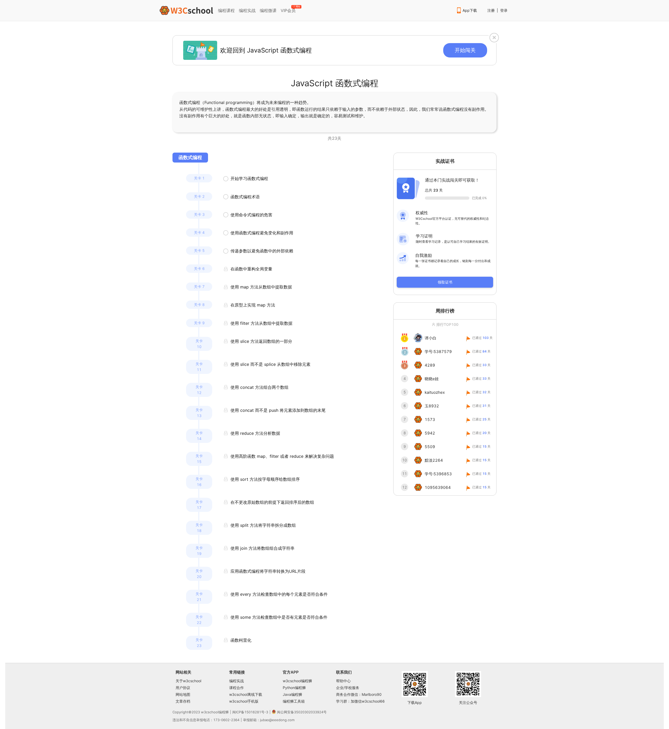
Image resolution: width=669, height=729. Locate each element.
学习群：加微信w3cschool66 (360, 701)
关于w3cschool (188, 681)
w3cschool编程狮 (297, 681)
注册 (491, 10)
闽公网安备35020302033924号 (302, 712)
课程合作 (236, 687)
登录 (503, 10)
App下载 (470, 10)
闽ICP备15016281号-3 (250, 712)
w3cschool (209, 712)
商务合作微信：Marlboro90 (359, 694)
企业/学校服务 (347, 687)
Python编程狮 (294, 687)
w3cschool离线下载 (245, 694)
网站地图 (183, 694)
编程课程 (226, 10)
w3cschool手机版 (243, 701)
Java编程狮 (292, 694)
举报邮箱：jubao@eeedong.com (269, 720)
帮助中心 (343, 681)
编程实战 (247, 10)
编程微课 (268, 10)
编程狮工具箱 (294, 701)
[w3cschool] (186, 10)
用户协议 (183, 687)
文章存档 (183, 701)
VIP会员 (288, 9)
